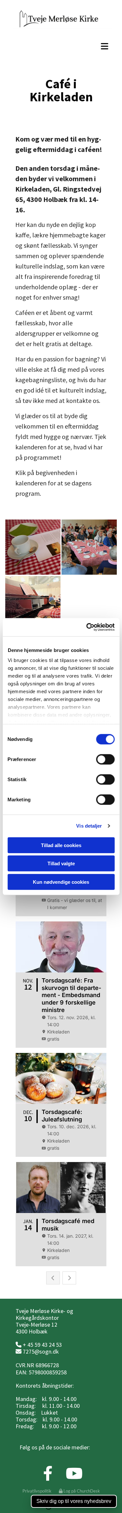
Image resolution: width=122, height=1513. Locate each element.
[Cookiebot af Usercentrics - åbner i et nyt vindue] (87, 627)
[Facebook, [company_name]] (48, 1473)
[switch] (105, 759)
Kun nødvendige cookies (61, 881)
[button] (61, 46)
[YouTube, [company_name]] (74, 1473)
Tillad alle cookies (61, 845)
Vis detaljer (89, 826)
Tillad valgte (61, 863)
